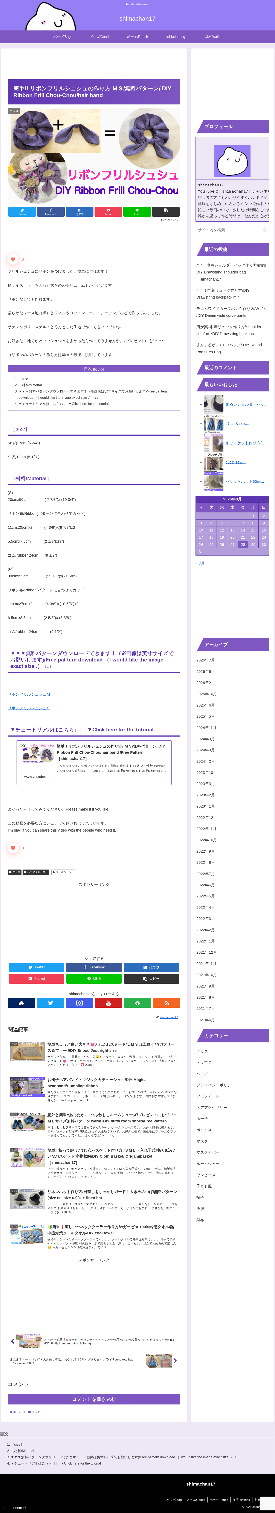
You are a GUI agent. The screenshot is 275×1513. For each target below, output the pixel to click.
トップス (204, 1063)
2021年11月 (206, 964)
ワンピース (206, 1175)
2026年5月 (205, 671)
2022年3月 (205, 919)
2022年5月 (205, 896)
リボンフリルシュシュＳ (29, 708)
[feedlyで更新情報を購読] (137, 1003)
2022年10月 (206, 840)
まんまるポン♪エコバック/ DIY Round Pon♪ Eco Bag (229, 348)
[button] (265, 230)
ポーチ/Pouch (219, 1499)
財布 (200, 1220)
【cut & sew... (237, 423)
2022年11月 (206, 829)
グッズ (16, 872)
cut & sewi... (236, 462)
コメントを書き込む (94, 1399)
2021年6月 (205, 1020)
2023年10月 (206, 773)
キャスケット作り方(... (245, 443)
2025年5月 (205, 716)
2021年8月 (205, 997)
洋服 (200, 1209)
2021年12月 (206, 952)
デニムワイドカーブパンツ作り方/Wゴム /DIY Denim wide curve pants (231, 312)
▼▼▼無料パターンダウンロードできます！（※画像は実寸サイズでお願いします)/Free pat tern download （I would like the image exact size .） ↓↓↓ (125, 1457)
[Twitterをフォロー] (50, 1003)
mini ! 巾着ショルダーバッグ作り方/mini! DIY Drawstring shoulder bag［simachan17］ (231, 272)
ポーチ (202, 1119)
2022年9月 (205, 851)
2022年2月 (205, 930)
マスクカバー (208, 1153)
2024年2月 (205, 762)
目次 (88, 369)
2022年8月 (205, 863)
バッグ (202, 1074)
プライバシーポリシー (215, 1085)
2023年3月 (205, 784)
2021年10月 (206, 975)
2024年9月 (205, 739)
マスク (202, 1141)
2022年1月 (205, 941)
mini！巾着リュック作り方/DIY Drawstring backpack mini (223, 293)
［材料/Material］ (31, 385)
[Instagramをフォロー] (79, 1003)
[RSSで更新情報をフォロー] (166, 1003)
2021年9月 (205, 986)
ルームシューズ (209, 1164)
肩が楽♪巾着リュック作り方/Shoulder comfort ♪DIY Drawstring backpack (228, 330)
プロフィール (208, 1096)
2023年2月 (205, 795)
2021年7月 (205, 1009)
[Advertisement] (94, 62)
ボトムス (204, 1130)
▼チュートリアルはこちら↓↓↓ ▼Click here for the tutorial (63, 404)
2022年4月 (205, 908)
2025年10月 (206, 694)
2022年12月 (206, 818)
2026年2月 (205, 683)
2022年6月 (205, 885)
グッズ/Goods (195, 1499)
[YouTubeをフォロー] (108, 1003)
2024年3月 (205, 750)
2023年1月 (205, 806)
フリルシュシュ (65, 872)
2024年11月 (206, 728)
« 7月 (200, 563)
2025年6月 (205, 705)
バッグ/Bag (174, 1499)
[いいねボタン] (13, 259)
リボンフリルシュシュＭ (29, 694)
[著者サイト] (21, 1003)
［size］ (25, 379)
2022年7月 (205, 874)
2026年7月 (205, 660)
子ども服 (204, 1186)
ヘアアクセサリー (37, 872)
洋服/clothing (241, 1499)
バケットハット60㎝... (245, 481)
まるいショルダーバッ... (246, 404)
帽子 (200, 1198)
